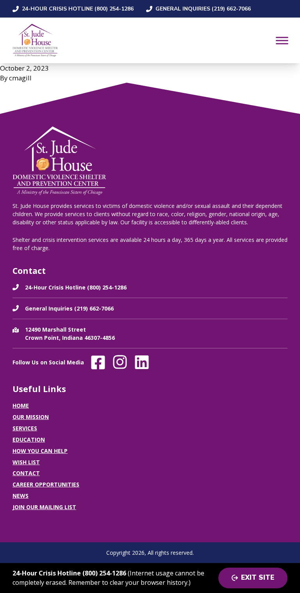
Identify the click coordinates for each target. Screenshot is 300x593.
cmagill (20, 77)
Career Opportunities (45, 484)
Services (24, 428)
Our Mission (30, 417)
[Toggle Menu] (282, 40)
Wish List (26, 462)
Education (28, 439)
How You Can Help (40, 451)
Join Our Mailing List (44, 507)
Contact (26, 473)
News (20, 495)
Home (20, 405)
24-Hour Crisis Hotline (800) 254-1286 (78, 8)
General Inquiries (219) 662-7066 (203, 8)
